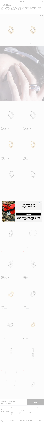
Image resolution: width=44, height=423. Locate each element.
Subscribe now (29, 214)
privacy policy (36, 218)
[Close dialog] (40, 203)
